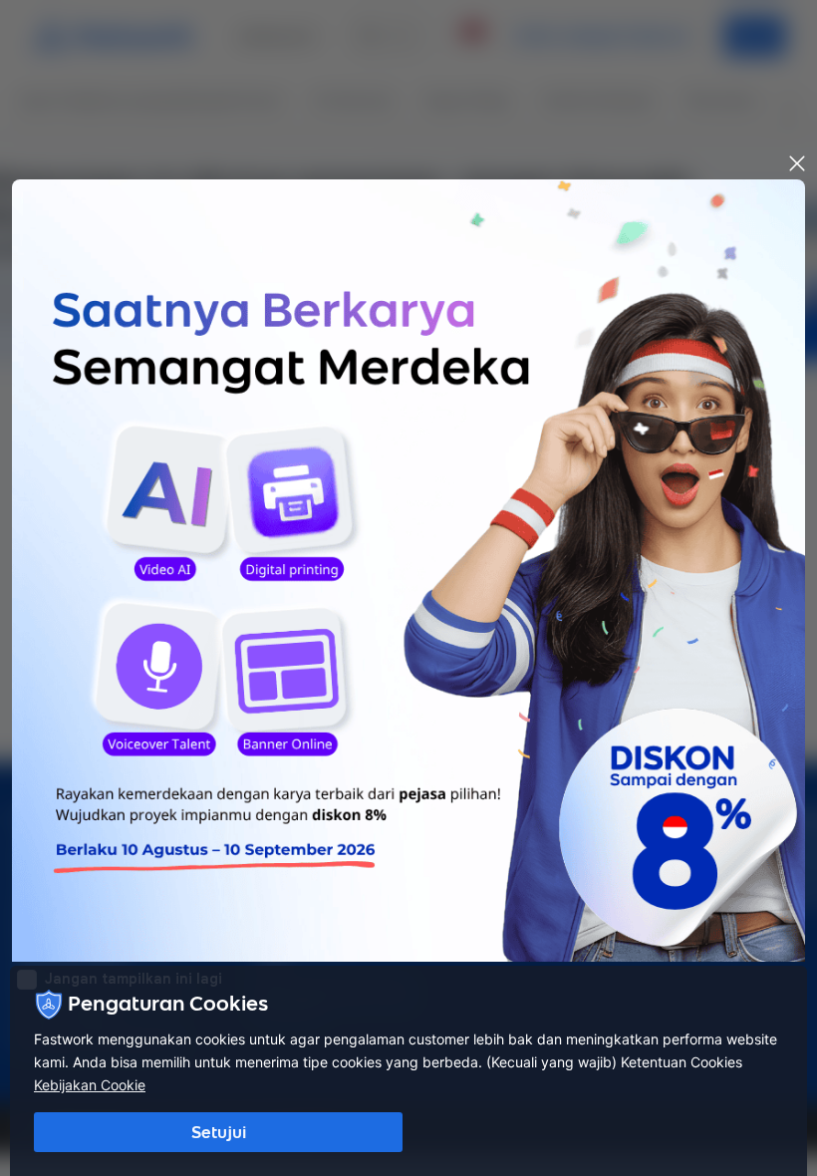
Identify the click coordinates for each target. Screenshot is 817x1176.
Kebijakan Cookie (89, 1084)
